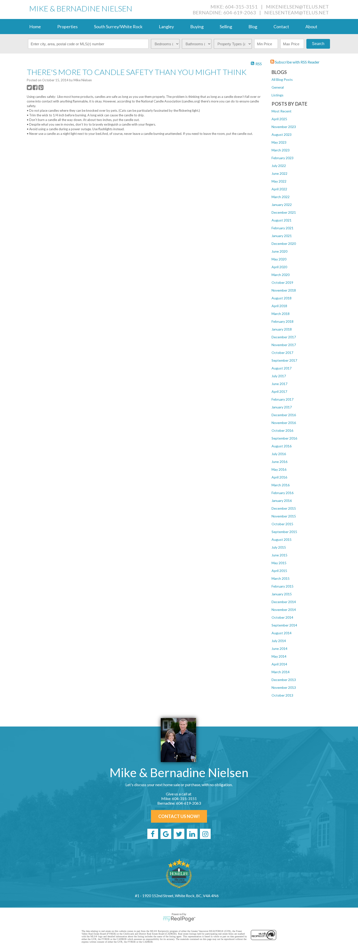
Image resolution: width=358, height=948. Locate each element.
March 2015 (281, 578)
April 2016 (279, 477)
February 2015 (282, 586)
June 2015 (279, 555)
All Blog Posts (282, 79)
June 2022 (279, 173)
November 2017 (284, 345)
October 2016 (282, 430)
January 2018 (282, 329)
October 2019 (282, 282)
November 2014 (284, 609)
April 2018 (279, 306)
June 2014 (279, 648)
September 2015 (284, 532)
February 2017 (282, 399)
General (278, 87)
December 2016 (284, 415)
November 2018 (284, 290)
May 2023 (279, 142)
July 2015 (279, 547)
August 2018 (282, 298)
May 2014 (279, 656)
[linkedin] (192, 834)
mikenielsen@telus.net (297, 6)
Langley (166, 26)
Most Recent (282, 111)
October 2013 (282, 695)
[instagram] (205, 834)
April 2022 (279, 189)
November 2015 (284, 516)
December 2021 (284, 212)
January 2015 (282, 594)
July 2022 (279, 166)
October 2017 (282, 352)
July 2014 (279, 641)
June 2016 (279, 462)
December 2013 (284, 680)
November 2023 (284, 127)
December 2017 (284, 337)
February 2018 (282, 321)
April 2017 (279, 391)
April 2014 (279, 664)
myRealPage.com (179, 919)
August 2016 (282, 446)
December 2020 (284, 243)
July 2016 (279, 454)
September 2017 (284, 360)
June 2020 (279, 251)
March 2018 (281, 314)
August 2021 (282, 220)
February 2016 (282, 493)
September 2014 (284, 625)
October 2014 (282, 617)
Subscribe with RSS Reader (297, 62)
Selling (226, 26)
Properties (67, 26)
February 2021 (282, 228)
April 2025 (279, 119)
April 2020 (279, 267)
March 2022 (281, 197)
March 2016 (281, 485)
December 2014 (284, 602)
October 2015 (282, 524)
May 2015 (279, 563)
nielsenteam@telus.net (296, 12)
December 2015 (284, 508)
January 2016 (282, 500)
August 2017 (282, 368)
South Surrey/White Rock (118, 26)
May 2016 (279, 469)
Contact (281, 26)
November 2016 (284, 423)
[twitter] (179, 834)
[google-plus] (165, 834)
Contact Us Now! (179, 816)
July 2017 (279, 376)
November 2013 (284, 687)
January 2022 (282, 204)
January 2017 (282, 407)
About (311, 26)
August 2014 (282, 633)
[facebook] (152, 834)
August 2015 (282, 539)
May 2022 (279, 181)
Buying (197, 26)
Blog (252, 26)
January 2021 (282, 236)
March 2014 (281, 672)
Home (35, 26)
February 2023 (282, 158)
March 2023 (281, 150)
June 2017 (279, 384)
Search (318, 44)
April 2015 (279, 571)
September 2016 (284, 438)
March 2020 (281, 275)
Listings (277, 95)
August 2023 (282, 134)
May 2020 (279, 259)
